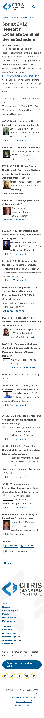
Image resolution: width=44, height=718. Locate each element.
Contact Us (7, 644)
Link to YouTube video (13, 140)
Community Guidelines (24, 705)
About (5, 603)
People (5, 614)
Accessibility (30, 694)
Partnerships (8, 621)
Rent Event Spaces (11, 637)
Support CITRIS (9, 630)
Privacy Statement (14, 694)
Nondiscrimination (23, 701)
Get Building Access (11, 640)
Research (6, 607)
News (7, 563)
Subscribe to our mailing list (19, 664)
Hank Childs (16, 522)
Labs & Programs (10, 610)
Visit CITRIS (7, 626)
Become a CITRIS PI (11, 633)
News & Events (9, 617)
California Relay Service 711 (22, 697)
